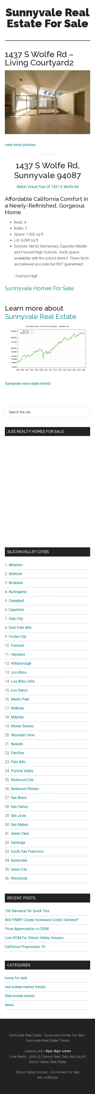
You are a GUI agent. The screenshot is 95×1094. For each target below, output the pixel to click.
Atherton (15, 565)
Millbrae (17, 708)
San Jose (18, 815)
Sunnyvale (19, 860)
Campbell (16, 601)
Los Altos (19, 672)
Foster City (18, 636)
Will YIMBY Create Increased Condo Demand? (42, 920)
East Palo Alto (20, 627)
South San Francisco (27, 851)
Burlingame (18, 592)
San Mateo (19, 824)
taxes (9, 1005)
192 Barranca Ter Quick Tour (27, 911)
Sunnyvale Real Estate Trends (47, 1040)
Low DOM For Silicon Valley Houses (34, 938)
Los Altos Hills (23, 681)
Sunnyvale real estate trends (28, 383)
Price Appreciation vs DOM (27, 929)
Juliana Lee (33, 1051)
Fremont (17, 645)
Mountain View (23, 735)
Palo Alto (18, 762)
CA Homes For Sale (64, 1072)
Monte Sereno (22, 726)
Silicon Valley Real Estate (47, 1062)
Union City (19, 869)
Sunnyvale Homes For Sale (39, 288)
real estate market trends (25, 987)
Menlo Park (20, 699)
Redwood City (22, 780)
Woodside (19, 878)
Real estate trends (20, 996)
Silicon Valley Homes (32, 1072)
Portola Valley (22, 771)
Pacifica (17, 753)
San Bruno (19, 798)
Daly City (16, 618)
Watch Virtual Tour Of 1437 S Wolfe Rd (48, 187)
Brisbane (16, 583)
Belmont (15, 574)
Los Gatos (19, 690)
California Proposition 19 (25, 947)
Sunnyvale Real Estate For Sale (47, 18)
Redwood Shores (25, 789)
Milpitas (17, 717)
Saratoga (18, 842)
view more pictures (20, 145)
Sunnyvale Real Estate (40, 316)
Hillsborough (21, 663)
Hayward (18, 654)
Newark (17, 744)
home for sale (16, 978)
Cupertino (16, 609)
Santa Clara (20, 833)
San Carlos (19, 806)
